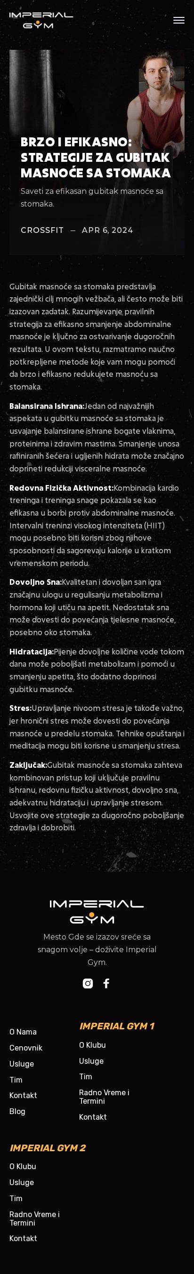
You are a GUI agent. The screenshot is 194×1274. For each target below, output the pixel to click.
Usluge (21, 1063)
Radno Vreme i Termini (104, 1097)
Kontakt (23, 1095)
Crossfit (42, 230)
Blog (17, 1111)
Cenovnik (25, 1047)
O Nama (23, 1031)
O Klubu (92, 1045)
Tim (16, 1079)
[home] (49, 20)
